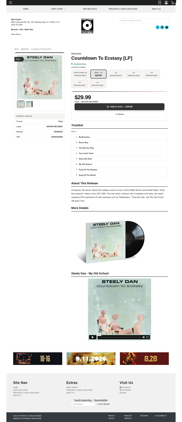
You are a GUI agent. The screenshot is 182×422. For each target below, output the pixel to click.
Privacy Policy (111, 417)
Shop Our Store (20, 390)
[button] (57, 9)
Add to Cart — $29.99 (121, 107)
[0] (173, 3)
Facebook (125, 387)
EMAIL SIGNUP (72, 387)
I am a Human (104, 404)
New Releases (90, 9)
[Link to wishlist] (160, 3)
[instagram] (162, 27)
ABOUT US (156, 9)
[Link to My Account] (166, 3)
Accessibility (161, 416)
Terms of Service (128, 417)
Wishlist (121, 114)
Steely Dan (25, 49)
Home (16, 49)
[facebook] (157, 27)
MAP (58, 22)
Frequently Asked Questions (123, 9)
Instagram (126, 390)
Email (123, 393)
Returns (144, 416)
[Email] (166, 27)
